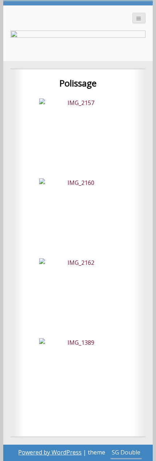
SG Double (126, 452)
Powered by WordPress (50, 452)
